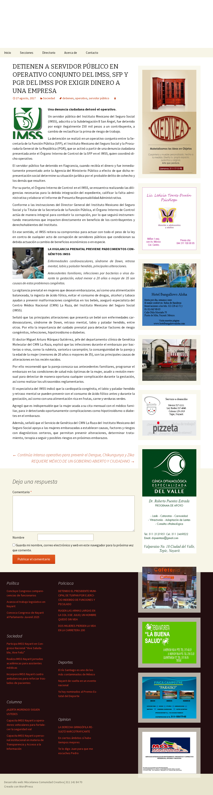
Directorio (48, 53)
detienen (68, 98)
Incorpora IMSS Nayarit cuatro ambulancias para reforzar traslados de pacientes (26, 678)
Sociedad (49, 98)
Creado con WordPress (18, 786)
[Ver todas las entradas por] (115, 98)
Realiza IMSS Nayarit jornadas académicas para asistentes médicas (25, 663)
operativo (81, 98)
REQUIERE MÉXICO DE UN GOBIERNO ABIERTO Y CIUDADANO (83, 461)
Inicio (7, 53)
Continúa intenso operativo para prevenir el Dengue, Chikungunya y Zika (73, 454)
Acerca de (70, 53)
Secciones (26, 53)
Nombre (18, 537)
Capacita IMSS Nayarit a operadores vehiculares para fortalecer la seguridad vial (26, 725)
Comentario (22, 492)
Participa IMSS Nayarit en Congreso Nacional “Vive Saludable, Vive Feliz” (25, 648)
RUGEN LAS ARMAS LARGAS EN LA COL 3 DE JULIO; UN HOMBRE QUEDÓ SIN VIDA (77, 615)
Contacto (92, 53)
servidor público (99, 98)
